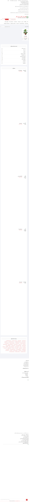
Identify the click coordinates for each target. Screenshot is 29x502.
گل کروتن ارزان (7, 350)
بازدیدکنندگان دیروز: (26, 363)
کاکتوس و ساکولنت (23, 53)
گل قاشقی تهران (24, 350)
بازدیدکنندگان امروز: (26, 362)
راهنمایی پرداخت (11, 21)
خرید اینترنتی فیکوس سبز (8, 340)
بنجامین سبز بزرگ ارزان (14, 340)
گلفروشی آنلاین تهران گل (21, 16)
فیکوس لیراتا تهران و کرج (18, 345)
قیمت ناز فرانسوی (13, 345)
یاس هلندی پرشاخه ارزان (11, 351)
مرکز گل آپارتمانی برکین (8, 345)
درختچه (24, 52)
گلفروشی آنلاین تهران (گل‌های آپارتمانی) (24, 438)
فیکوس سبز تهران (5, 344)
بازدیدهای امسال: (26, 365)
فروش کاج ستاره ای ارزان (10, 344)
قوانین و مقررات (6, 21)
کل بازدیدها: (27, 366)
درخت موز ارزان (20, 344)
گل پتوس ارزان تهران (15, 350)
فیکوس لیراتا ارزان (24, 345)
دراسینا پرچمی (24, 344)
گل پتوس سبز (11, 350)
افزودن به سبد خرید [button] (25, 38)
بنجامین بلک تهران (24, 340)
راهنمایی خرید (15, 21)
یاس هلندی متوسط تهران (23, 351)
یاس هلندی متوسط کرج (17, 351)
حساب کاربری (26, 23)
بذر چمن (24, 49)
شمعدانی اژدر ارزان (16, 344)
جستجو (7, 19)
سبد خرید (22, 21)
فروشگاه (25, 21)
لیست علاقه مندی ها (22, 23)
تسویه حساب (19, 21)
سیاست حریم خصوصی (13, 23)
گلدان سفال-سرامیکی (22, 56)
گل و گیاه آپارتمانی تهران (25, 437)
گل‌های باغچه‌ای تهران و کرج (25, 439)
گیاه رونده (24, 60)
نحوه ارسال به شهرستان (7, 23)
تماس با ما (17, 23)
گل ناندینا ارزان (19, 350)
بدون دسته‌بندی (23, 48)
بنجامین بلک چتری (19, 340)
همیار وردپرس (2, 499)
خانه (27, 21)
